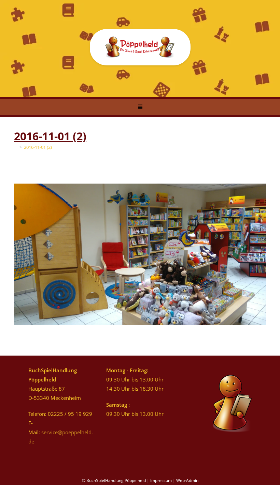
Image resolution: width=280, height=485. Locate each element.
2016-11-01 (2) (38, 147)
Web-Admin (187, 480)
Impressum (161, 480)
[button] (140, 107)
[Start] (15, 147)
